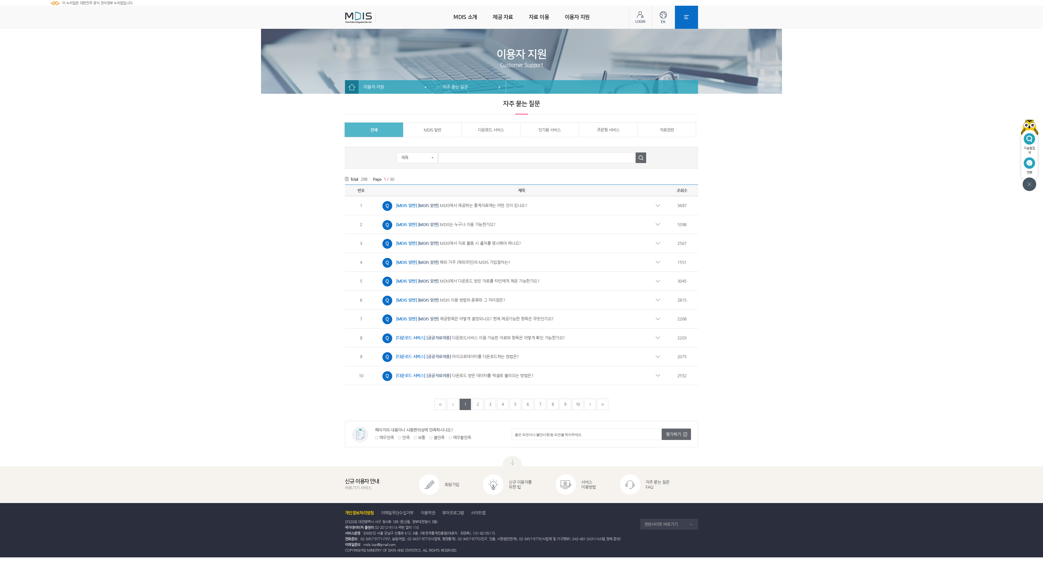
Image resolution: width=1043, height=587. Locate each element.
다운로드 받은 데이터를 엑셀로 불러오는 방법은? (456, 375)
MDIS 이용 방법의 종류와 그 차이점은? (442, 299)
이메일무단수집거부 (397, 512)
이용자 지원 (373, 86)
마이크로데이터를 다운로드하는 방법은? (449, 356)
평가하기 (673, 434)
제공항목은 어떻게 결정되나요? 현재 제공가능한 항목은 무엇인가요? (467, 318)
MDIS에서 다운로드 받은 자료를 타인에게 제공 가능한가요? (459, 280)
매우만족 (386, 437)
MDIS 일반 (432, 129)
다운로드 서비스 (491, 129)
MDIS (372, 17)
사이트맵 (478, 512)
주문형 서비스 (608, 129)
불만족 (439, 437)
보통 (421, 437)
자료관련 (667, 129)
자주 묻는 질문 (455, 86)
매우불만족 (462, 437)
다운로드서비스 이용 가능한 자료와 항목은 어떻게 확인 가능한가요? (472, 337)
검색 (641, 157)
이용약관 (428, 512)
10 (578, 404)
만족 (406, 437)
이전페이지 (452, 404)
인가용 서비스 (549, 129)
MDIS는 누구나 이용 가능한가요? (437, 224)
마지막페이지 (602, 404)
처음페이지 (440, 404)
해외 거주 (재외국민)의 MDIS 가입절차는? (445, 261)
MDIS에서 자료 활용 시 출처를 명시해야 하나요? (450, 242)
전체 (373, 129)
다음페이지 (590, 404)
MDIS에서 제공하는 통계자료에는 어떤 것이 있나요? (453, 205)
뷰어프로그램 (453, 512)
